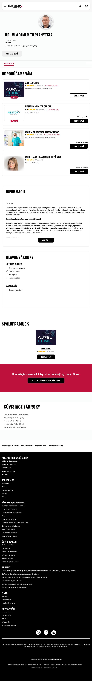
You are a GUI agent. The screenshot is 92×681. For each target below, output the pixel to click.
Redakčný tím (6, 600)
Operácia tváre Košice (9, 509)
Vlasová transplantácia (9, 552)
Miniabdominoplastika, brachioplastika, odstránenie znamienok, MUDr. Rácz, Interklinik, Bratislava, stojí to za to (38, 571)
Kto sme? (5, 596)
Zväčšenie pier (14, 271)
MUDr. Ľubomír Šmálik (9, 464)
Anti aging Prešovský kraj (12, 421)
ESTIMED (5, 474)
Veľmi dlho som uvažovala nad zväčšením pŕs (17, 584)
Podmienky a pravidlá (51, 668)
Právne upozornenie (75, 664)
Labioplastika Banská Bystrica (12, 512)
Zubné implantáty (15, 290)
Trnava (4, 493)
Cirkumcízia (6, 548)
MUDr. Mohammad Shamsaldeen (42, 131)
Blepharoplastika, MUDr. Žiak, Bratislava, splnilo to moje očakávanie (24, 577)
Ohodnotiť (8, 43)
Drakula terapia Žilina (9, 519)
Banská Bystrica (7, 490)
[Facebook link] (46, 633)
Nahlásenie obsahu (8, 603)
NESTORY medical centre (38, 106)
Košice (4, 487)
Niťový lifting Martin (8, 529)
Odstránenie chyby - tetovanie (12, 581)
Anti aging (13, 275)
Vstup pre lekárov (7, 612)
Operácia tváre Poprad (9, 533)
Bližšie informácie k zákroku (46, 380)
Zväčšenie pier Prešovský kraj (14, 418)
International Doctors (9, 625)
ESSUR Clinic (6, 468)
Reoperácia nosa (7, 558)
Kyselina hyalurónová (17, 268)
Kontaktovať (79, 95)
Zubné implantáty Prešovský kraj (15, 427)
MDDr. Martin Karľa (8, 471)
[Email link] (53, 632)
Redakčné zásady (36, 668)
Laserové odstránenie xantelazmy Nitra (15, 523)
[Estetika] (15, 6)
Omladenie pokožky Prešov (11, 526)
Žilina (4, 497)
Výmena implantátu (8, 555)
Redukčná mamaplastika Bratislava (13, 506)
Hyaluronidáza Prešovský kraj (14, 424)
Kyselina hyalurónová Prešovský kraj (16, 415)
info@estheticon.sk (55, 659)
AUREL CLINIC (32, 82)
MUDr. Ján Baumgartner (10, 461)
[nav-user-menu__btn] (86, 5)
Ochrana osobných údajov (17, 664)
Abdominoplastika (8, 545)
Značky (4, 619)
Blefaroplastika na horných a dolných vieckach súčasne (20, 574)
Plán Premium (6, 615)
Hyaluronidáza (14, 278)
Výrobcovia (6, 622)
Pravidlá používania (35, 664)
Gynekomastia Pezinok (9, 536)
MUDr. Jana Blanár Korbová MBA (43, 157)
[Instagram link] (38, 633)
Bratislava (5, 483)
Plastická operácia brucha (10, 562)
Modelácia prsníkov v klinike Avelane (14, 587)
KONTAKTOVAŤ (12, 53)
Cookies (46, 664)
